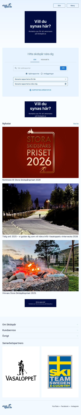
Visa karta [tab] (45, 59)
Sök (59, 6)
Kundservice (9, 330)
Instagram (75, 406)
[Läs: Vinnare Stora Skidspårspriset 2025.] (40, 265)
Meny (73, 6)
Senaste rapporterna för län (25, 79)
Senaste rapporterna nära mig (26, 84)
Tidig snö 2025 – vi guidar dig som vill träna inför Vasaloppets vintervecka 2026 (40, 236)
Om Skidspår (9, 324)
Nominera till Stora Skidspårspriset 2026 (21, 180)
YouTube (55, 406)
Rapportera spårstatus (41, 90)
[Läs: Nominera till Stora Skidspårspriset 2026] (40, 152)
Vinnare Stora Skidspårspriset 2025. (19, 293)
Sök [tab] (34, 59)
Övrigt (5, 336)
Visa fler (76, 123)
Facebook (65, 406)
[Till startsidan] (7, 5)
